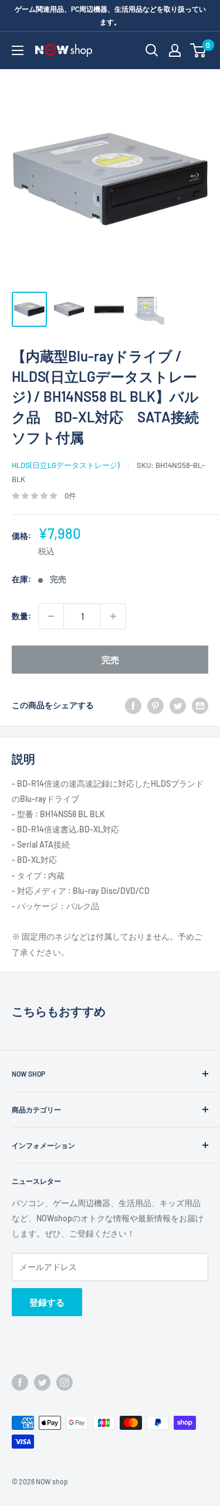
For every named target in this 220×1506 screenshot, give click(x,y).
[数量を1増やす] (113, 616)
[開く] (151, 50)
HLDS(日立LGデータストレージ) (66, 465)
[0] (198, 50)
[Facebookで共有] (133, 705)
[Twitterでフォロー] (42, 1382)
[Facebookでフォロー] (20, 1382)
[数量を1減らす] (51, 616)
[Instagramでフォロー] (64, 1382)
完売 (110, 659)
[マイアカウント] (175, 50)
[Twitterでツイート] (178, 705)
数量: (21, 616)
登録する (47, 1302)
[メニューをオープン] (17, 50)
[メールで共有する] (200, 705)
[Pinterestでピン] (155, 705)
